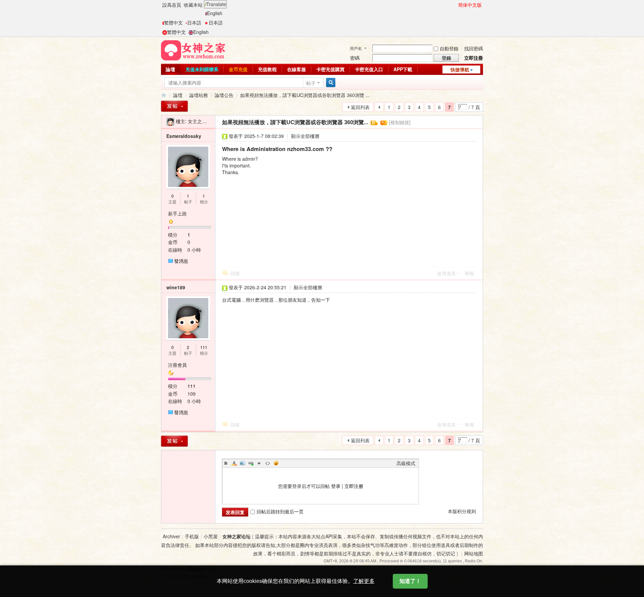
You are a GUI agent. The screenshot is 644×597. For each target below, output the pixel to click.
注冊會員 (177, 364)
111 (203, 347)
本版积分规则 (462, 511)
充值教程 (267, 69)
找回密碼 (473, 48)
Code (267, 463)
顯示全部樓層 (305, 136)
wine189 (175, 287)
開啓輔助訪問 (455, 5)
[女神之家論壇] (193, 49)
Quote (259, 463)
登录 (335, 486)
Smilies (276, 463)
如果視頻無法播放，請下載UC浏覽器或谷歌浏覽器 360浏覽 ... (305, 95)
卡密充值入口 (369, 69)
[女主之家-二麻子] (170, 121)
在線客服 (296, 69)
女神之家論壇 (163, 95)
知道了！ (410, 581)
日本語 (194, 22)
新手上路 (177, 213)
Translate (216, 4)
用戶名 (356, 48)
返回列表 (360, 107)
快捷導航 (459, 69)
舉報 (469, 273)
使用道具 (446, 273)
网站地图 (473, 553)
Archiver (171, 536)
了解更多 (364, 581)
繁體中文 (173, 22)
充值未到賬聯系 (201, 69)
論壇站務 (198, 95)
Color (234, 463)
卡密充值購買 (330, 69)
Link (251, 463)
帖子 (311, 83)
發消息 (181, 260)
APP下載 (402, 69)
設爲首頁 (171, 4)
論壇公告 (224, 95)
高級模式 (405, 463)
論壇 (170, 69)
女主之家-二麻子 (205, 121)
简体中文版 (470, 4)
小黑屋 (211, 536)
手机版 (192, 536)
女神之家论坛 (236, 536)
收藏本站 (193, 4)
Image (242, 463)
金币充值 (238, 69)
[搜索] (329, 83)
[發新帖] (174, 106)
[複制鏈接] (400, 122)
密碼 (355, 57)
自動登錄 (449, 48)
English (214, 13)
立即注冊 (473, 57)
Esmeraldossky (183, 136)
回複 (235, 273)
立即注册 (353, 486)
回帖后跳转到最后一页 (280, 511)
